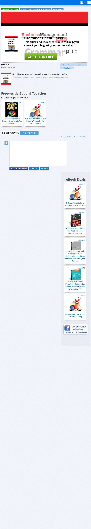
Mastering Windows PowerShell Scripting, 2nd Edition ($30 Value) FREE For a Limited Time (75, 285)
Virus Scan (67, 68)
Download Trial (8, 67)
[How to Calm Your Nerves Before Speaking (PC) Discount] (75, 302)
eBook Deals (76, 179)
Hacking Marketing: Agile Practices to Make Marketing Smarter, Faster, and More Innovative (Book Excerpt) (75, 256)
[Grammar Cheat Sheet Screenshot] (6, 79)
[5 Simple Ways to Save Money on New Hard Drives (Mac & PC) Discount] (75, 191)
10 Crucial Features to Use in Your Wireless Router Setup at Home (35, 121)
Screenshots (67, 65)
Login (34, 168)
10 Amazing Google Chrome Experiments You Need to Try (12, 121)
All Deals (23, 9)
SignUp (44, 168)
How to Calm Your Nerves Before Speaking (75, 315)
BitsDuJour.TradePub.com (10, 9)
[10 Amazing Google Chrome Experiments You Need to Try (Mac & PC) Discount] (12, 109)
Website (80, 65)
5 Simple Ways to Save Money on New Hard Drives (75, 204)
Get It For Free (41, 57)
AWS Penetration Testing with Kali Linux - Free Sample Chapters (75, 230)
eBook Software (58, 9)
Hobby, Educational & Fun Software (39, 9)
